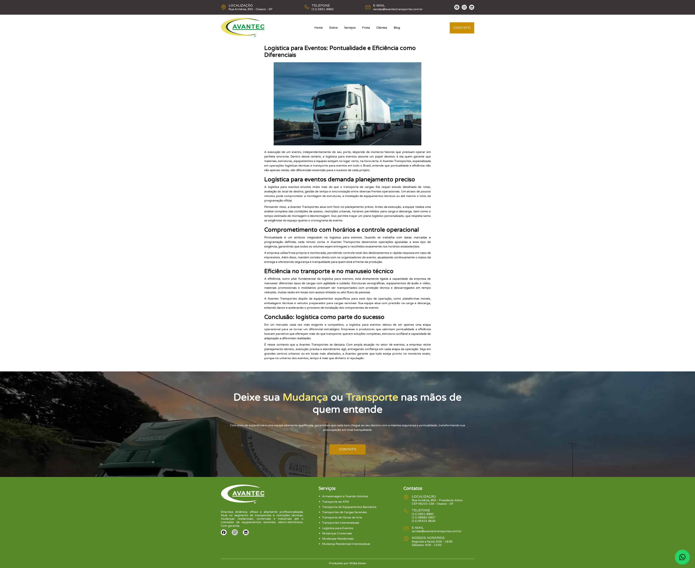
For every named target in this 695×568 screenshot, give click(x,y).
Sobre (333, 28)
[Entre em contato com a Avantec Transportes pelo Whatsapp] (682, 557)
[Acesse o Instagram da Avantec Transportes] (464, 7)
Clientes (381, 28)
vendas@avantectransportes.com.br (398, 9)
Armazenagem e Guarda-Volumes (345, 496)
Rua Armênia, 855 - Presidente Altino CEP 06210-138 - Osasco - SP (437, 502)
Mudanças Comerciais (337, 533)
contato (347, 449)
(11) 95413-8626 (423, 521)
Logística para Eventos (337, 528)
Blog (397, 28)
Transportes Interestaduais (340, 523)
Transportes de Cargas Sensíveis (344, 512)
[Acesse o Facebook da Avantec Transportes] (456, 7)
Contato (462, 28)
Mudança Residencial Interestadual (346, 544)
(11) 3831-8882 (323, 9)
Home (318, 28)
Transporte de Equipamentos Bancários (349, 507)
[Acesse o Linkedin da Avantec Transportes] (471, 7)
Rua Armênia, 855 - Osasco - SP (250, 9)
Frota (366, 28)
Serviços (350, 28)
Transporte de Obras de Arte (342, 517)
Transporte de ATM (335, 502)
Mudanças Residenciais (338, 538)
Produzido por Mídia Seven (347, 563)
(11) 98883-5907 (423, 517)
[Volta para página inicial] (243, 36)
